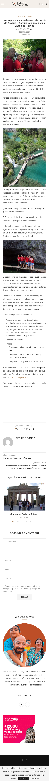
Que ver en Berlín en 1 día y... (24, 514)
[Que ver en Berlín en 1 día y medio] (24, 497)
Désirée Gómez (26, 29)
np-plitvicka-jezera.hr (19, 377)
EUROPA (29, 17)
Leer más (35, 778)
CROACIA (20, 17)
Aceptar (23, 778)
